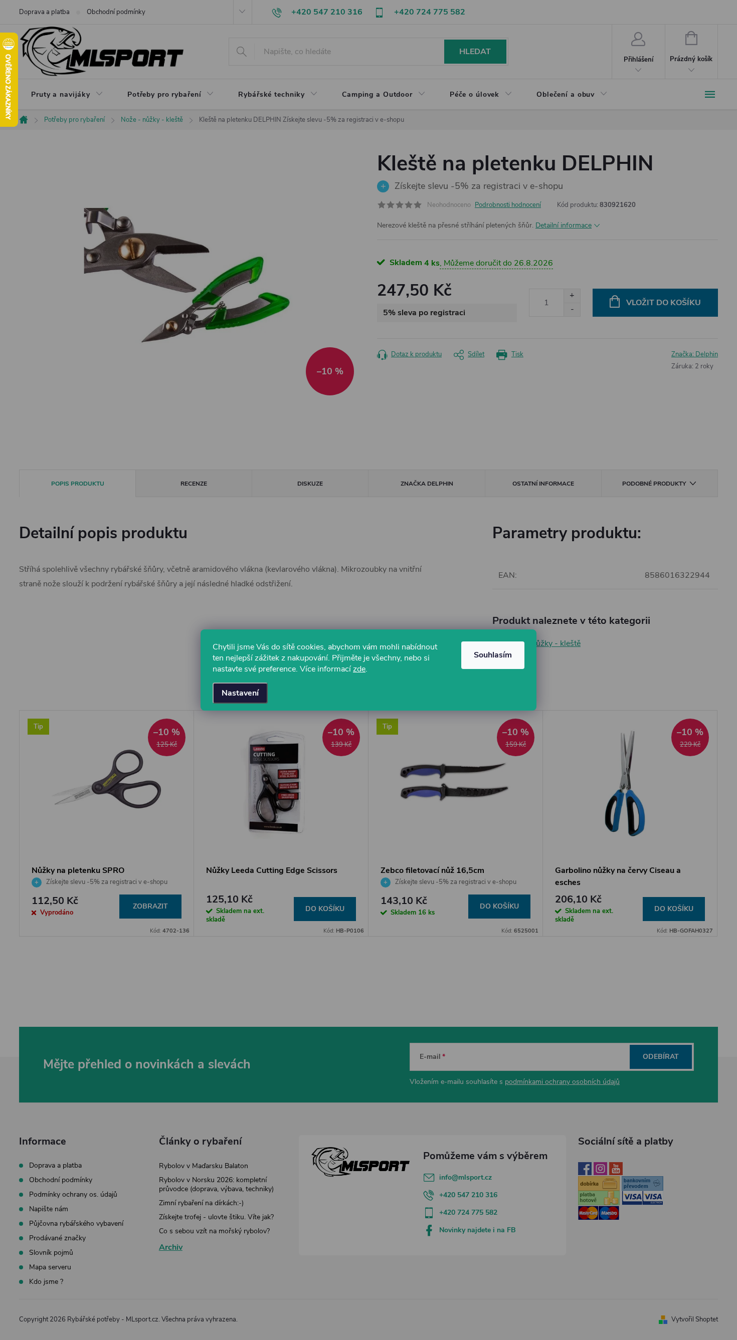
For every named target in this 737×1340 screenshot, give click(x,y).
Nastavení (240, 693)
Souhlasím (493, 654)
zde (359, 669)
